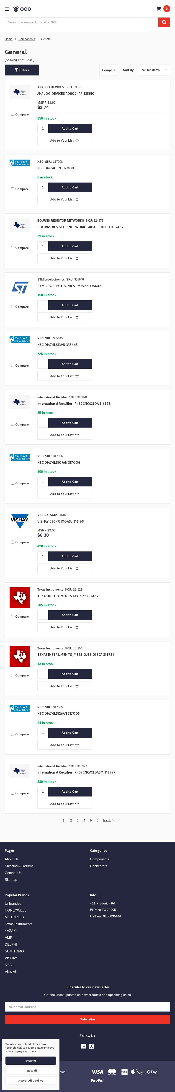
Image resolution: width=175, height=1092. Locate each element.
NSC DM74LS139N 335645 (57, 345)
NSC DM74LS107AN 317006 (58, 463)
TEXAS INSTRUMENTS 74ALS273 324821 (68, 596)
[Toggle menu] (7, 9)
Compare (109, 70)
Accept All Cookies (30, 1080)
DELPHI (11, 944)
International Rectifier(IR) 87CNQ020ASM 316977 (76, 772)
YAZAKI (11, 931)
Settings (30, 1060)
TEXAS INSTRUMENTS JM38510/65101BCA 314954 (75, 655)
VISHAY (11, 958)
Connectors (98, 866)
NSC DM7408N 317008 (55, 168)
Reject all (31, 1070)
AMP (8, 937)
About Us (12, 859)
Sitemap (11, 880)
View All (10, 972)
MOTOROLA (15, 917)
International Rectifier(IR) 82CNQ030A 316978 (74, 404)
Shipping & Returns (19, 866)
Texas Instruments (18, 924)
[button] (22, 70)
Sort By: (128, 70)
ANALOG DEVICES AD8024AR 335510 (66, 94)
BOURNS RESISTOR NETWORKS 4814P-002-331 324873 (81, 227)
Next (107, 820)
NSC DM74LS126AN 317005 (58, 713)
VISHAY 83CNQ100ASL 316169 (60, 521)
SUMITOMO (14, 951)
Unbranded (13, 903)
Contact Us (13, 873)
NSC (8, 965)
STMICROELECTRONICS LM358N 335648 (69, 286)
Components (99, 859)
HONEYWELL (15, 910)
